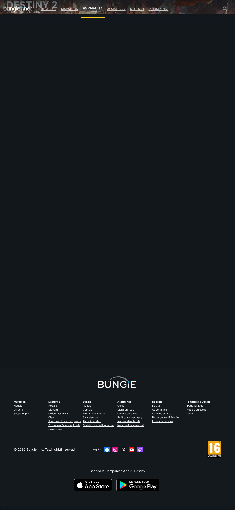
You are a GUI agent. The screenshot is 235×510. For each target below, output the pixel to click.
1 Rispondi (73, 366)
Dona (190, 413)
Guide (121, 405)
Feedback (16, 30)
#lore (67, 144)
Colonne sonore (161, 413)
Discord (18, 409)
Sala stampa (90, 417)
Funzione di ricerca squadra (64, 421)
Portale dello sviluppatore (98, 425)
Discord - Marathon (23, 111)
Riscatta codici (92, 421)
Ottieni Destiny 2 (58, 413)
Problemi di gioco (22, 61)
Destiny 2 (48, 9)
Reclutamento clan (23, 96)
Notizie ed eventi (197, 409)
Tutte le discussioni (23, 22)
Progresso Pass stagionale (64, 425)
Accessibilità (18, 65)
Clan (51, 417)
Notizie (18, 405)
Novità (156, 405)
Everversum (18, 57)
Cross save (55, 429)
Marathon (69, 9)
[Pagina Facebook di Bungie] (107, 449)
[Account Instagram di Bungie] (115, 449)
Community (92, 7)
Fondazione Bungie (198, 401)
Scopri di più (21, 413)
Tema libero (18, 104)
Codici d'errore (20, 49)
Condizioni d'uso (127, 413)
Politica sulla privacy (130, 417)
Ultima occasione (162, 421)
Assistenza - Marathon (26, 108)
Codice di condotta (22, 116)
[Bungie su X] (123, 449)
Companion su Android (26, 76)
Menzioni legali (126, 409)
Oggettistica (159, 409)
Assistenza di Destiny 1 (26, 88)
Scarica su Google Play (138, 485)
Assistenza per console (26, 84)
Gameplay (16, 41)
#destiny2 (78, 144)
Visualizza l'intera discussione (86, 160)
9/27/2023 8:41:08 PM (99, 168)
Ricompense (158, 9)
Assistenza (116, 9)
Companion (17, 69)
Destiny (17, 9)
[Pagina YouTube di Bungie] (131, 449)
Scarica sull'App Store (94, 485)
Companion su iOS (23, 72)
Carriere (87, 409)
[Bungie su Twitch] (140, 449)
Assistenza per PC (22, 80)
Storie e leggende (22, 37)
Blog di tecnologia (94, 413)
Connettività (18, 53)
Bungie (87, 401)
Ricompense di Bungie (165, 417)
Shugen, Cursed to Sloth (82, 113)
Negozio (137, 9)
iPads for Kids (195, 405)
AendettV (71, 344)
